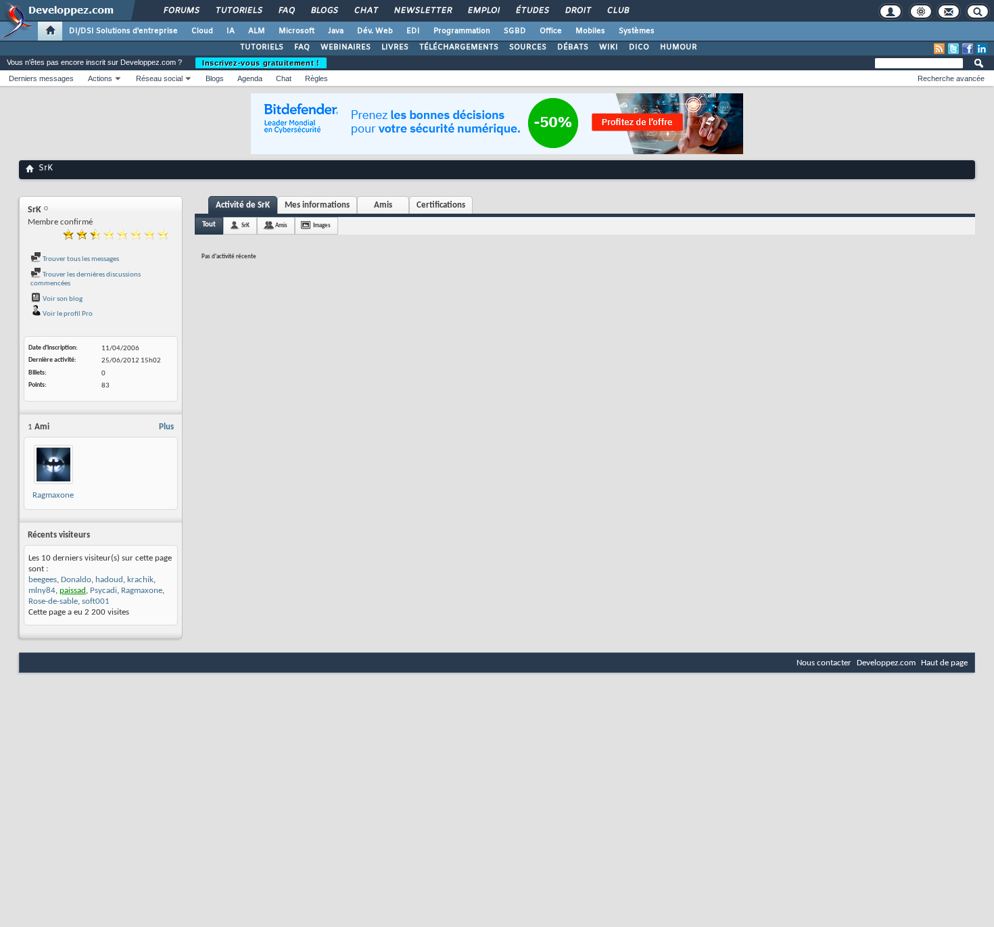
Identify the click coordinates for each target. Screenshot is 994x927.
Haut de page (944, 663)
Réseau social (159, 78)
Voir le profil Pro (67, 314)
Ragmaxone (53, 495)
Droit (577, 10)
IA (231, 31)
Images (322, 225)
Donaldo (76, 579)
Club (617, 10)
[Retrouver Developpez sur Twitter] (953, 48)
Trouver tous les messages (80, 259)
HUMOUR (678, 47)
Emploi (483, 10)
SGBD (515, 31)
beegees (42, 579)
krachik (140, 579)
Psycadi (103, 590)
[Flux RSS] (939, 48)
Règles (316, 78)
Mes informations (317, 205)
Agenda (249, 78)
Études (532, 10)
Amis (383, 205)
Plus (166, 427)
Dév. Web (375, 31)
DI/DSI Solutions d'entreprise (123, 31)
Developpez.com (886, 663)
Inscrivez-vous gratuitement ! (261, 63)
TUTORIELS (261, 47)
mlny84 (41, 590)
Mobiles (590, 31)
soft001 (96, 601)
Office (551, 31)
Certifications (441, 205)
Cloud (202, 31)
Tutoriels (238, 10)
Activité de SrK (243, 205)
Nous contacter (824, 663)
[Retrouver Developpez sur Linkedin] (981, 48)
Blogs (324, 10)
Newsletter (422, 10)
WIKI (608, 47)
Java (336, 31)
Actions (100, 78)
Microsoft (296, 31)
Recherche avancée (951, 78)
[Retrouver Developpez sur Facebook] (967, 48)
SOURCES (527, 47)
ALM (256, 31)
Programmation (461, 31)
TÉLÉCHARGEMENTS (458, 47)
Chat (365, 10)
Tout (209, 225)
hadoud (109, 579)
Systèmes (637, 31)
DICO (639, 47)
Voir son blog (61, 299)
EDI (413, 31)
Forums (181, 10)
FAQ (286, 10)
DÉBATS (572, 47)
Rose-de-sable (53, 601)
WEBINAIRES (346, 47)
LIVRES (394, 47)
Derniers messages (41, 78)
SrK (245, 225)
